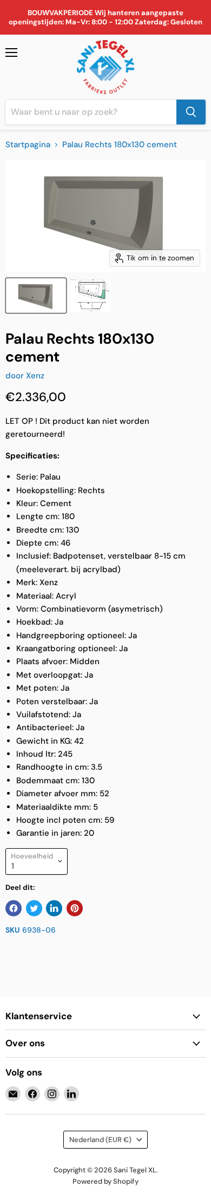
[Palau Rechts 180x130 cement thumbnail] (36, 295)
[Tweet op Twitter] (34, 908)
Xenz (35, 375)
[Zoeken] (191, 112)
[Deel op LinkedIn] (54, 908)
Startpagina (27, 144)
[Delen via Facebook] (13, 908)
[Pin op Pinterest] (75, 908)
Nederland (100, 1139)
